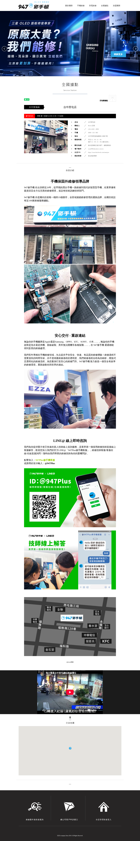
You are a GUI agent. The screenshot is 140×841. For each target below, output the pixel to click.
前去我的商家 (92, 156)
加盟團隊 (116, 6)
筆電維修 (92, 6)
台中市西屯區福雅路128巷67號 (98, 136)
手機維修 (81, 6)
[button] (135, 49)
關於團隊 (69, 6)
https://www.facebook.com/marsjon (98, 152)
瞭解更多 (70, 54)
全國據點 (104, 6)
